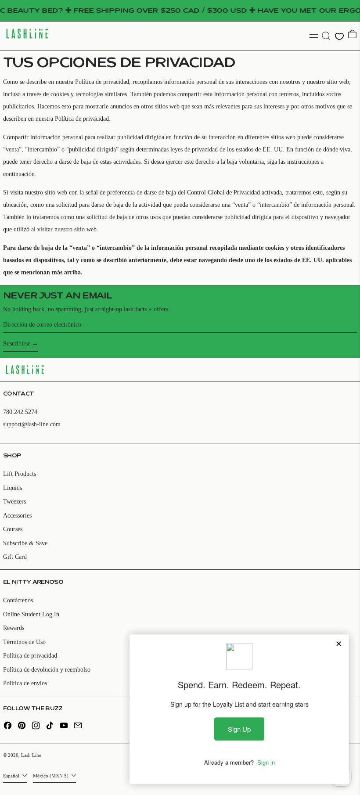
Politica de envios (25, 683)
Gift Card (15, 557)
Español (12, 775)
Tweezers (14, 501)
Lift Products (19, 474)
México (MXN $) (51, 775)
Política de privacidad (30, 655)
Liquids (12, 488)
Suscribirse (16, 343)
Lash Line (31, 755)
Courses (12, 529)
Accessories (17, 515)
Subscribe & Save (25, 543)
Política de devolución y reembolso (46, 669)
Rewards (13, 628)
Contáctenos (18, 600)
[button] (326, 36)
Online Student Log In (31, 614)
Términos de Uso (24, 642)
